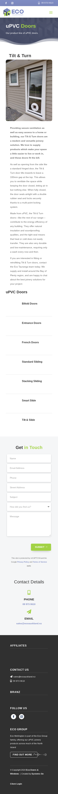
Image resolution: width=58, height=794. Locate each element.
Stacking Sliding (32, 381)
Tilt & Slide (28, 420)
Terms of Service (40, 562)
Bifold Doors (29, 303)
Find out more (22, 754)
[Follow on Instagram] (12, 3)
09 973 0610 (29, 604)
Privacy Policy (23, 562)
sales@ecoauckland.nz (29, 623)
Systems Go (38, 774)
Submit (40, 547)
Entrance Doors (31, 323)
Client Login (16, 784)
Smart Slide (29, 400)
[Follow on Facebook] (6, 3)
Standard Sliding (32, 361)
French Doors (30, 342)
